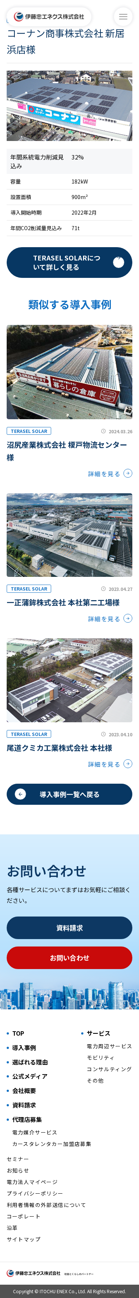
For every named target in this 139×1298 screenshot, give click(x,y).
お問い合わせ (70, 957)
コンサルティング (109, 1069)
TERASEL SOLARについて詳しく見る (66, 262)
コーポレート (24, 1216)
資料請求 (69, 927)
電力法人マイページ (32, 1182)
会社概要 (24, 1090)
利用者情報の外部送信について (47, 1204)
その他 (95, 1080)
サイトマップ (24, 1239)
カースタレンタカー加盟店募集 (52, 1143)
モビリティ (101, 1057)
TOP (18, 1033)
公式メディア (29, 1076)
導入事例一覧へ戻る (70, 794)
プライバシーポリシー (35, 1193)
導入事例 (24, 1047)
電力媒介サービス (35, 1132)
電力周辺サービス (109, 1046)
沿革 (12, 1227)
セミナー (18, 1159)
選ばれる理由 (30, 1061)
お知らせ (18, 1170)
